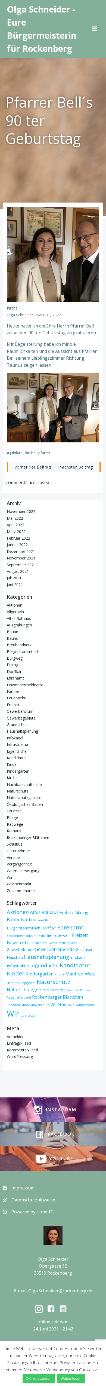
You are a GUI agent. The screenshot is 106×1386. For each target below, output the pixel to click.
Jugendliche (17, 751)
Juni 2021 (15, 584)
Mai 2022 (15, 518)
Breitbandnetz (19, 644)
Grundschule (18, 724)
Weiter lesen (71, 1378)
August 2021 (18, 571)
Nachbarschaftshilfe (24, 784)
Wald (70, 1005)
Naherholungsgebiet (21, 983)
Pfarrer (44, 452)
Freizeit (13, 704)
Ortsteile (14, 810)
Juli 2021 (14, 577)
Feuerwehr (16, 697)
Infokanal (15, 738)
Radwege (15, 824)
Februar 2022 (18, 538)
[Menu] (94, 28)
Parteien (73, 990)
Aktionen (14, 605)
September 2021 (21, 564)
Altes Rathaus (19, 618)
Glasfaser (84, 949)
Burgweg (15, 658)
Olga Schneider (20, 314)
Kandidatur (16, 757)
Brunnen (63, 920)
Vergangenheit (19, 864)
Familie (13, 691)
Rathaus (14, 830)
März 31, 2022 (48, 314)
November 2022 (21, 511)
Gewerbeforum (20, 711)
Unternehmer (18, 850)
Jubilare (16, 452)
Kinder (12, 764)
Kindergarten (18, 771)
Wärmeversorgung (23, 870)
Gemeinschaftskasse (63, 943)
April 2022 (15, 524)
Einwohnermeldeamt (25, 684)
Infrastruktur (18, 744)
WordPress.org (20, 1056)
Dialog (12, 664)
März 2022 (16, 531)
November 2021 (21, 558)
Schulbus (14, 844)
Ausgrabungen (19, 625)
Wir (10, 877)
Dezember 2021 (21, 551)
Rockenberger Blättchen (28, 837)
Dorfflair (14, 671)
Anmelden (15, 1036)
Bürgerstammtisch (23, 651)
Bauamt (14, 631)
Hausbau (15, 957)
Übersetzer (28, 1015)
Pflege (12, 817)
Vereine (13, 857)
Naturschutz (17, 791)
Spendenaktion (18, 1005)
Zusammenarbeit (22, 890)
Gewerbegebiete (21, 718)
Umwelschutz (39, 1005)
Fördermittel (18, 942)
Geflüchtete (39, 943)
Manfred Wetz (80, 974)
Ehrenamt (15, 678)
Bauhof (13, 638)
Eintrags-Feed (19, 1043)
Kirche (12, 308)
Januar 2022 (17, 544)
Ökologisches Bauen (25, 804)
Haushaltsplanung (22, 731)
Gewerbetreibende (55, 949)
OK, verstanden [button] (39, 1378)
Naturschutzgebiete (24, 797)
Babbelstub (19, 919)
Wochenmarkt (19, 883)
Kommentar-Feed (22, 1049)
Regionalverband (19, 997)
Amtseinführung (74, 912)
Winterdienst (85, 1005)
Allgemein (15, 611)
